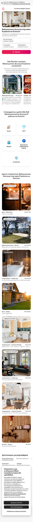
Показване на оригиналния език (21, 4)
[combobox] (16, 41)
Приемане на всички (16, 502)
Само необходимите (16, 507)
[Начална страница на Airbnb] (3, 8)
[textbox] (9, 47)
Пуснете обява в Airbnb (22, 8)
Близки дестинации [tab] (7, 458)
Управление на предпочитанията (16, 511)
